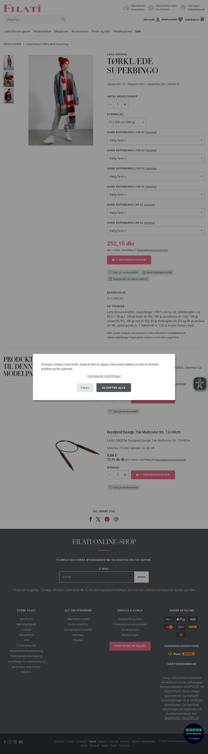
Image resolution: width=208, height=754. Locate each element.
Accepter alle (113, 387)
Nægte (85, 387)
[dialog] (104, 377)
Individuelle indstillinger (104, 376)
